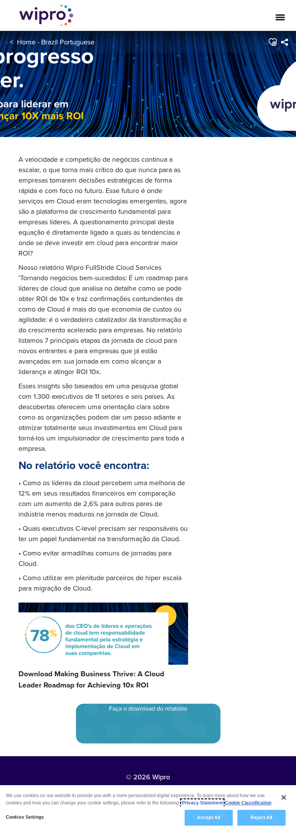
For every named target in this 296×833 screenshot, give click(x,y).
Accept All (208, 817)
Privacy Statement (202, 803)
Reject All (261, 817)
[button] (272, 42)
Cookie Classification (248, 803)
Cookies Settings (25, 817)
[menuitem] (284, 42)
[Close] (283, 797)
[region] (148, 809)
